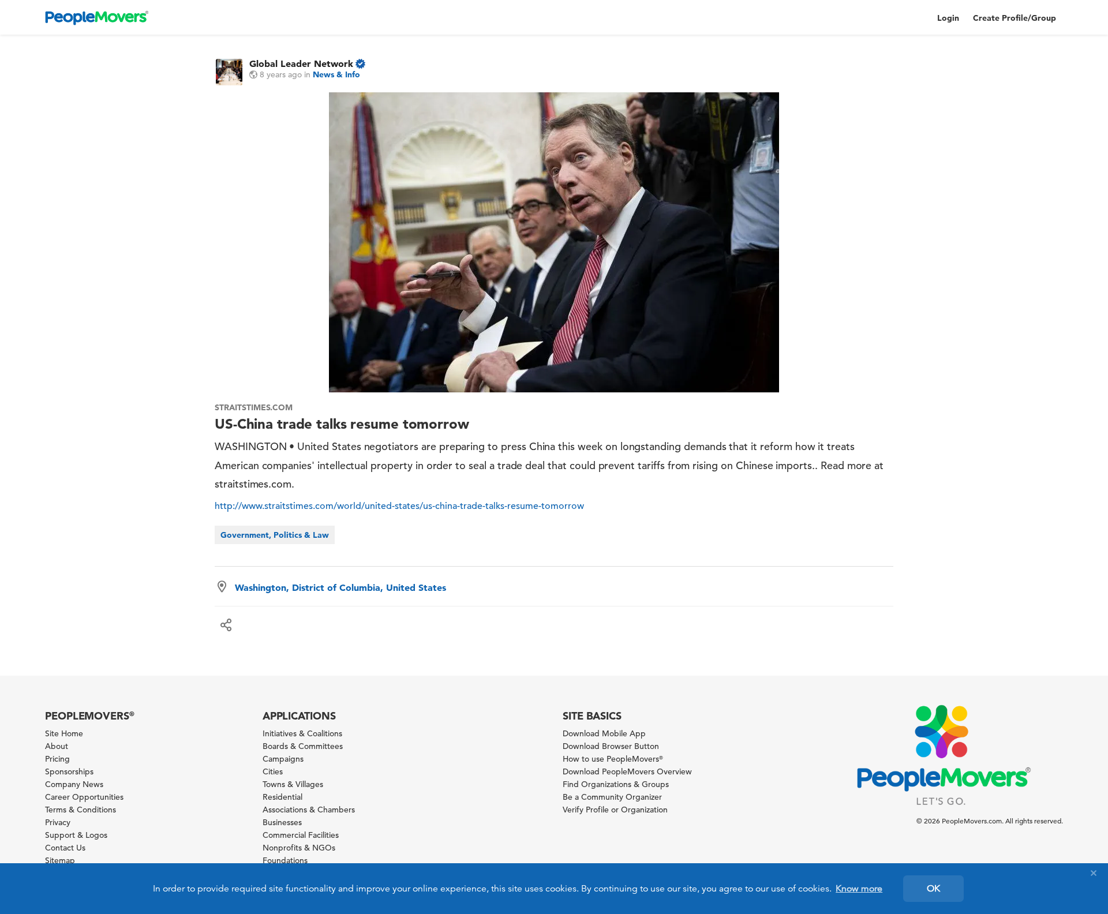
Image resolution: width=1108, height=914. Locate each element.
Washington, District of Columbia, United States (340, 587)
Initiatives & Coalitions (302, 733)
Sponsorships (69, 771)
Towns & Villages (293, 784)
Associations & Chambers (309, 809)
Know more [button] (859, 888)
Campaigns (283, 759)
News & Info (336, 74)
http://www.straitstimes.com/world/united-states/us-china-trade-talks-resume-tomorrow (399, 506)
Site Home (64, 733)
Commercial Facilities (301, 835)
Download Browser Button (611, 746)
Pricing (57, 759)
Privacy (57, 822)
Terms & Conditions (80, 809)
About (56, 746)
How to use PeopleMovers (613, 759)
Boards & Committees (303, 746)
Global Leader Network (301, 63)
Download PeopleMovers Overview (627, 771)
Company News (74, 784)
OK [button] (933, 888)
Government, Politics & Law (274, 535)
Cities (273, 771)
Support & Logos (76, 835)
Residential (282, 797)
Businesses (282, 822)
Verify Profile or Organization (615, 809)
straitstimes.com (254, 407)
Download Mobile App (604, 733)
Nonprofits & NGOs (299, 847)
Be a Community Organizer (612, 797)
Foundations (285, 860)
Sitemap (60, 860)
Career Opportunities (84, 797)
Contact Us (65, 847)
